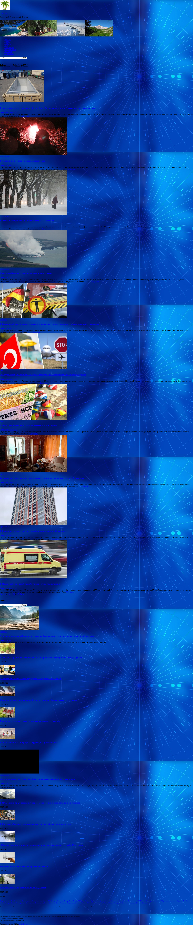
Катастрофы (132, 901)
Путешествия (39, 903)
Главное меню (5, 60)
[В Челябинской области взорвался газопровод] (96, 136)
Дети (83, 901)
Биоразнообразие (42, 901)
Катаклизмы (9, 48)
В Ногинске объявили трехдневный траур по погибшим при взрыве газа (35, 824)
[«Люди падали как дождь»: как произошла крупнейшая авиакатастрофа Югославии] (7, 841)
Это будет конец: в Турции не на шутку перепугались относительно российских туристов (43, 374)
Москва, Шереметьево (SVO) (155, 901)
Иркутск (108, 901)
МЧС (138, 901)
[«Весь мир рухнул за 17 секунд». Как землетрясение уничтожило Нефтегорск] (19, 773)
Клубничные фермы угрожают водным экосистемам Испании (30, 721)
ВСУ (49, 901)
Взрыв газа (60, 901)
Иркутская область (117, 901)
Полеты (13, 903)
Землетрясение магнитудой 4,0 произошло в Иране (24, 866)
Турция (116, 903)
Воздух (75, 901)
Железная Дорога (99, 901)
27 (18, 594)
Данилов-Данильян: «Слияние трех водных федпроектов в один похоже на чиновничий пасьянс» (47, 636)
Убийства (122, 903)
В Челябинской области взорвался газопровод (22, 161)
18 (9, 594)
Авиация (7, 44)
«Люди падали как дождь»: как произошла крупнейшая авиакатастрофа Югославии (41, 845)
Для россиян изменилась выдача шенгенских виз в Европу (28, 425)
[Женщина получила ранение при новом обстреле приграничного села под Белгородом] (96, 454)
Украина (139, 903)
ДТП (79, 901)
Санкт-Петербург (61, 903)
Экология (8, 52)
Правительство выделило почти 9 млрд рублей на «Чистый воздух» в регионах (38, 700)
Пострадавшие (20, 903)
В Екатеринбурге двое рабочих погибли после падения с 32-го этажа (33, 531)
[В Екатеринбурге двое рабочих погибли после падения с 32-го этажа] (96, 506)
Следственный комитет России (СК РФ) (79, 903)
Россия (46, 903)
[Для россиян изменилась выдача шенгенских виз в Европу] (96, 402)
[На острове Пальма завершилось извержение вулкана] (96, 249)
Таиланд (106, 903)
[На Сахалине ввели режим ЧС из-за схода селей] (7, 883)
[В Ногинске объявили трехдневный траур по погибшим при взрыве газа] (7, 820)
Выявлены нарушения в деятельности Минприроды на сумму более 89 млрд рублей (41, 657)
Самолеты (52, 903)
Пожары (7, 903)
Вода (70, 901)
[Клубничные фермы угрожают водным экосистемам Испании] (7, 717)
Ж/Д (6, 46)
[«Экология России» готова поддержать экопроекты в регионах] (7, 674)
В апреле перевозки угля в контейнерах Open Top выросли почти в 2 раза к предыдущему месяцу (47, 108)
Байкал (20, 901)
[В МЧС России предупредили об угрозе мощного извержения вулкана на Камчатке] (7, 798)
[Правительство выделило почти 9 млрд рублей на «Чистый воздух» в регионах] (7, 696)
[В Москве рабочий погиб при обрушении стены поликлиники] (96, 559)
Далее (22, 594)
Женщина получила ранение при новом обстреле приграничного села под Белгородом (42, 478)
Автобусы (14, 901)
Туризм (7, 42)
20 (14, 594)
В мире (66, 901)
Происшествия (10, 50)
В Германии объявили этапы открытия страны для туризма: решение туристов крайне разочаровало (49, 324)
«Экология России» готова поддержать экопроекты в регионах (30, 678)
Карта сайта (9, 54)
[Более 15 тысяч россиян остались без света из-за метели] (96, 192)
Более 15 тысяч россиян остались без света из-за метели (27, 220)
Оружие (179, 901)
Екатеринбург (89, 901)
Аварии (2, 901)
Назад (2, 594)
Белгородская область (29, 901)
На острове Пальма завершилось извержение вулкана (26, 273)
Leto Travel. (4, 13)
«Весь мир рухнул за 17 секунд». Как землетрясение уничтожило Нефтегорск (37, 779)
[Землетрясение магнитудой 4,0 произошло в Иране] (7, 862)
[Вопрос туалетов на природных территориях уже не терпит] (7, 738)
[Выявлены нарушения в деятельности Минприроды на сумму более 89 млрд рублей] (7, 653)
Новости (7, 40)
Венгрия (54, 901)
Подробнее (25, 116)
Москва (142, 901)
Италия (125, 901)
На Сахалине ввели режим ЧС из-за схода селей (23, 888)
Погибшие (186, 901)
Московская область (170, 901)
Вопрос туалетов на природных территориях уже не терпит (29, 742)
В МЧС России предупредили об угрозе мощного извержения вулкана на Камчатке (40, 803)
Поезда (2, 903)
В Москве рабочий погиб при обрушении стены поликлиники (30, 584)
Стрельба (100, 903)
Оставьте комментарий (8, 112)
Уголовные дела (131, 903)
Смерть (94, 903)
